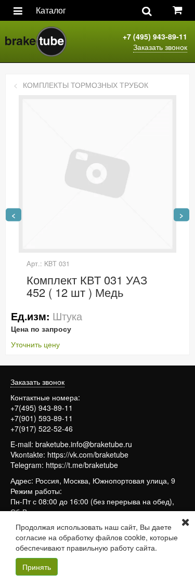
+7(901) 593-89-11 (41, 418)
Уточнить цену (35, 344)
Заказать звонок (160, 47)
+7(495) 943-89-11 (41, 407)
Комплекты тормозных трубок (85, 85)
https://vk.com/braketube (87, 454)
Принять (36, 567)
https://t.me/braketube (82, 465)
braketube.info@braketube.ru (83, 444)
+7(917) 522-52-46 (41, 428)
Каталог (51, 10)
